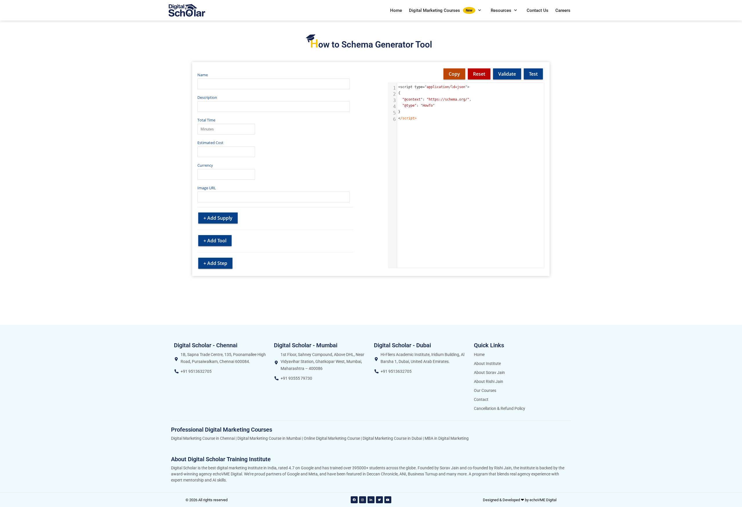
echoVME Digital (543, 500)
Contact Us (537, 10)
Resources (501, 10)
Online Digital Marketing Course (332, 438)
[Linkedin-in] (371, 499)
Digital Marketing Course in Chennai (203, 438)
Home (396, 10)
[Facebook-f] (354, 499)
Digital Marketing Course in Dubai (392, 438)
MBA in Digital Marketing (447, 438)
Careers (562, 10)
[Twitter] (379, 499)
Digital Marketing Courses (440, 10)
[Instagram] (362, 499)
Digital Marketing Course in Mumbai (269, 438)
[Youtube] (387, 499)
